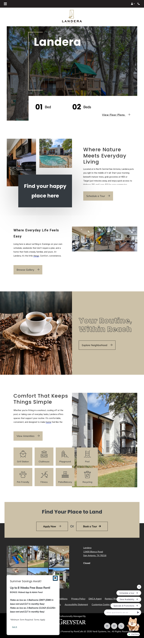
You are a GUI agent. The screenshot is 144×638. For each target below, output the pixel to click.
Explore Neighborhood (95, 345)
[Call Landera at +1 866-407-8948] (139, 3)
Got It (14, 627)
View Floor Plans (114, 114)
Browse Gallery (26, 269)
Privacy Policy (78, 598)
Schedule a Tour (96, 195)
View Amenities (26, 435)
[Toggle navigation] (5, 3)
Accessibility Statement (77, 604)
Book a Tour (90, 526)
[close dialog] (55, 578)
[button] (133, 3)
